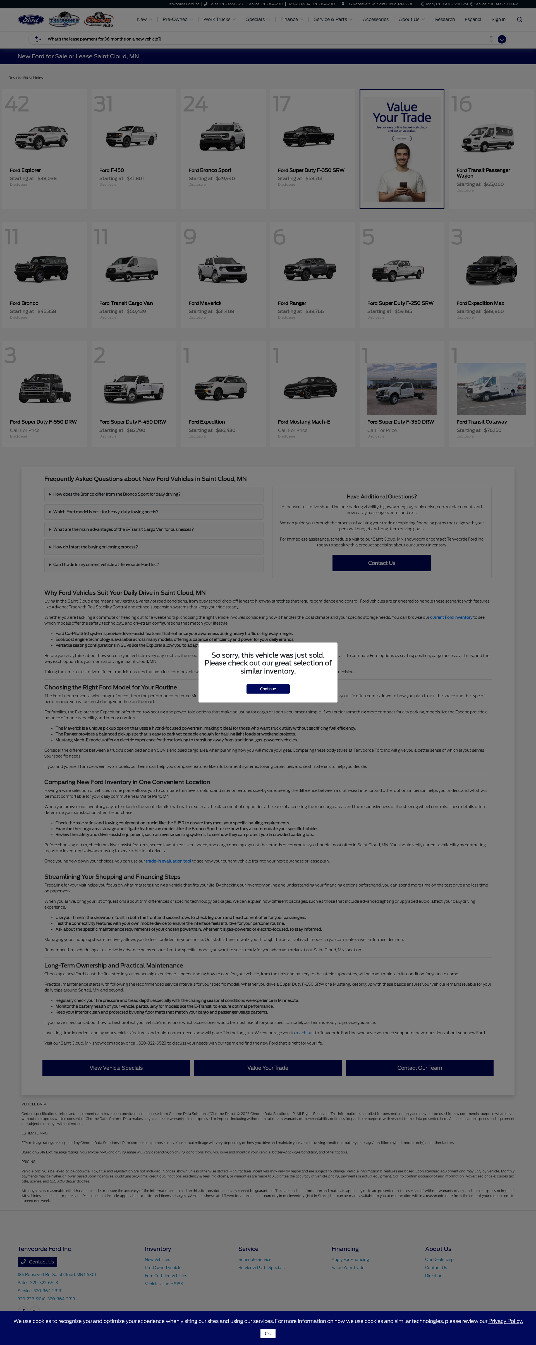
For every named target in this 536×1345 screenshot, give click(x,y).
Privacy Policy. (506, 1321)
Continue (268, 689)
